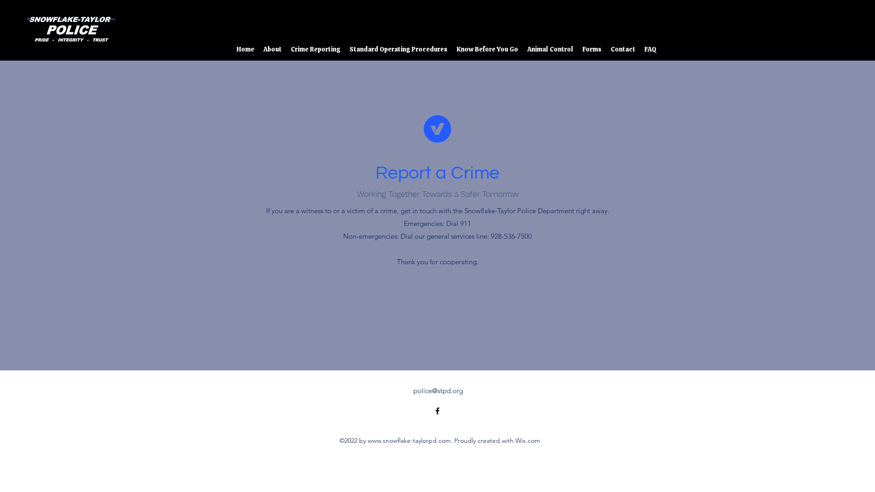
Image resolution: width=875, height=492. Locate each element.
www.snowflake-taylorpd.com (409, 440)
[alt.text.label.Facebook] (834, 25)
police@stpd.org (438, 390)
